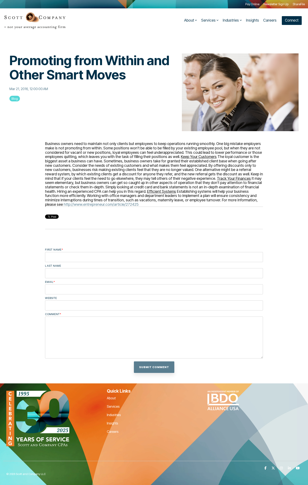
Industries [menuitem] (114, 415)
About (189, 20)
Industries (231, 20)
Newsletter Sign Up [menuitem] (276, 4)
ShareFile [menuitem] (299, 4)
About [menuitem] (111, 398)
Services (208, 20)
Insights (252, 20)
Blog (15, 98)
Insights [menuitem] (112, 423)
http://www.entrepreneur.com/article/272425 (101, 204)
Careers (270, 20)
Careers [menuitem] (113, 431)
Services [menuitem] (113, 406)
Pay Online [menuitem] (252, 4)
